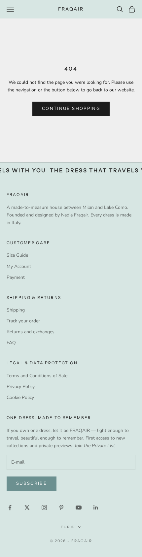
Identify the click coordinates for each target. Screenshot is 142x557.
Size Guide (17, 255)
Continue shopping (71, 109)
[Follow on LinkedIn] (95, 507)
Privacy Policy (21, 386)
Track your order (23, 321)
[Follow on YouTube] (78, 507)
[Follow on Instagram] (44, 507)
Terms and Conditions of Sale (37, 376)
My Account (19, 266)
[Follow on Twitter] (27, 507)
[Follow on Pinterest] (61, 507)
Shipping (16, 310)
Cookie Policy (20, 397)
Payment (16, 277)
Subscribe (31, 483)
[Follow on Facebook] (10, 507)
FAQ (11, 343)
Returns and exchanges (30, 332)
